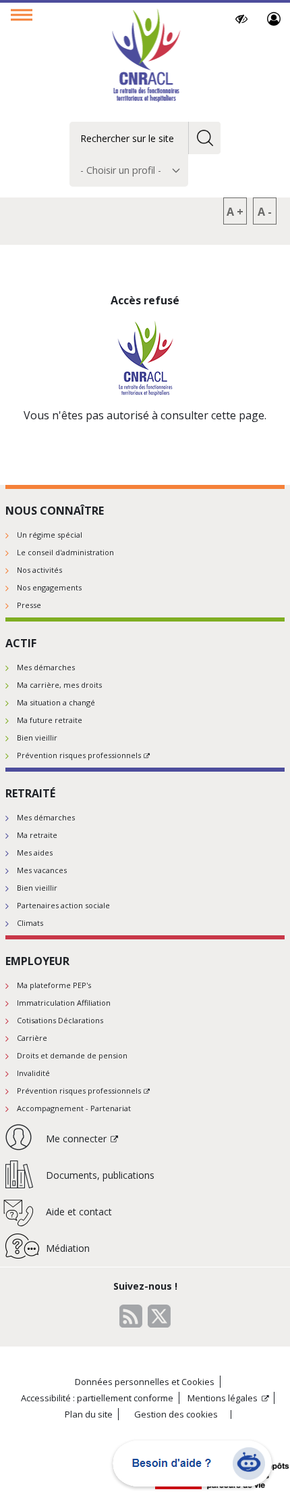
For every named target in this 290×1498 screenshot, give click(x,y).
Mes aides (35, 852)
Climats (30, 923)
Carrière (32, 1038)
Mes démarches (46, 667)
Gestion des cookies (176, 1414)
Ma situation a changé (56, 702)
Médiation (68, 1248)
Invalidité (33, 1073)
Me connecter (274, 19)
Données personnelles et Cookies (144, 1382)
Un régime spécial (49, 535)
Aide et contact (79, 1211)
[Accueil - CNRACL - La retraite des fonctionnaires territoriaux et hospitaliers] (145, 57)
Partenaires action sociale (63, 905)
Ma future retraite (49, 720)
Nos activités (39, 570)
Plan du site (89, 1414)
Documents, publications (100, 1175)
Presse (29, 605)
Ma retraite (37, 835)
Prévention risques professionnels (79, 755)
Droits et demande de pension (72, 1055)
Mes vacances (42, 870)
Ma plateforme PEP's (54, 985)
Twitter (159, 1316)
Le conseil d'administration (65, 552)
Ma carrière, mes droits (59, 685)
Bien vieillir (37, 737)
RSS (130, 1316)
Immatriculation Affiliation (64, 1003)
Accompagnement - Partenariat (74, 1108)
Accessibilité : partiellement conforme (97, 1398)
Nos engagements (49, 587)
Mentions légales (222, 1398)
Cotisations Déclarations (60, 1020)
